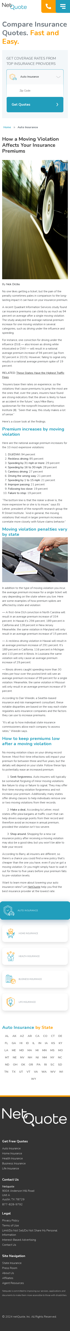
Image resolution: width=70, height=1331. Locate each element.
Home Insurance (12, 1153)
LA (6, 1050)
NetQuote (34, 887)
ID (27, 1043)
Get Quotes (21, 104)
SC (52, 1065)
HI (21, 1043)
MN (44, 1050)
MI (37, 1050)
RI (45, 1065)
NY (52, 1057)
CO (45, 1036)
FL (6, 1043)
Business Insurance (14, 1163)
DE (60, 1036)
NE (15, 1057)
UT (21, 1072)
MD (21, 1050)
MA (29, 1050)
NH (30, 1057)
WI (61, 1072)
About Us (8, 1273)
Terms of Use (10, 1225)
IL (33, 1043)
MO (60, 1050)
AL (7, 1036)
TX (14, 1072)
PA (39, 1065)
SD (60, 1065)
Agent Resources (13, 1283)
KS (53, 1043)
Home (7, 127)
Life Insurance (10, 1168)
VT (28, 1072)
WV (52, 1072)
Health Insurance (12, 1158)
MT (7, 1057)
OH (15, 1065)
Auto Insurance (11, 1148)
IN (39, 1043)
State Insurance (12, 1263)
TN (6, 1072)
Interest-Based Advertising (19, 1240)
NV (22, 1057)
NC (60, 1057)
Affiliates (7, 1278)
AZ (22, 1036)
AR (30, 1036)
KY (60, 1043)
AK (14, 1036)
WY (33, 1079)
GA (14, 1043)
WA (44, 1072)
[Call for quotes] (49, 6)
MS (52, 1050)
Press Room (9, 1268)
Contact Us (9, 1245)
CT (53, 1036)
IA (46, 1043)
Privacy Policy (10, 1220)
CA (37, 1036)
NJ (37, 1057)
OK (23, 1065)
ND (7, 1065)
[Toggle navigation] (63, 6)
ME (14, 1050)
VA (36, 1072)
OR (31, 1065)
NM (44, 1057)
